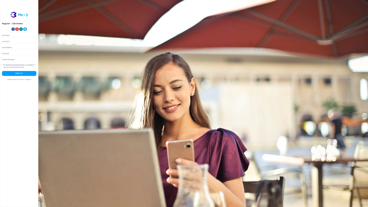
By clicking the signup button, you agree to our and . (19, 66)
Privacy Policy (19, 67)
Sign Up (19, 73)
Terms (8, 67)
